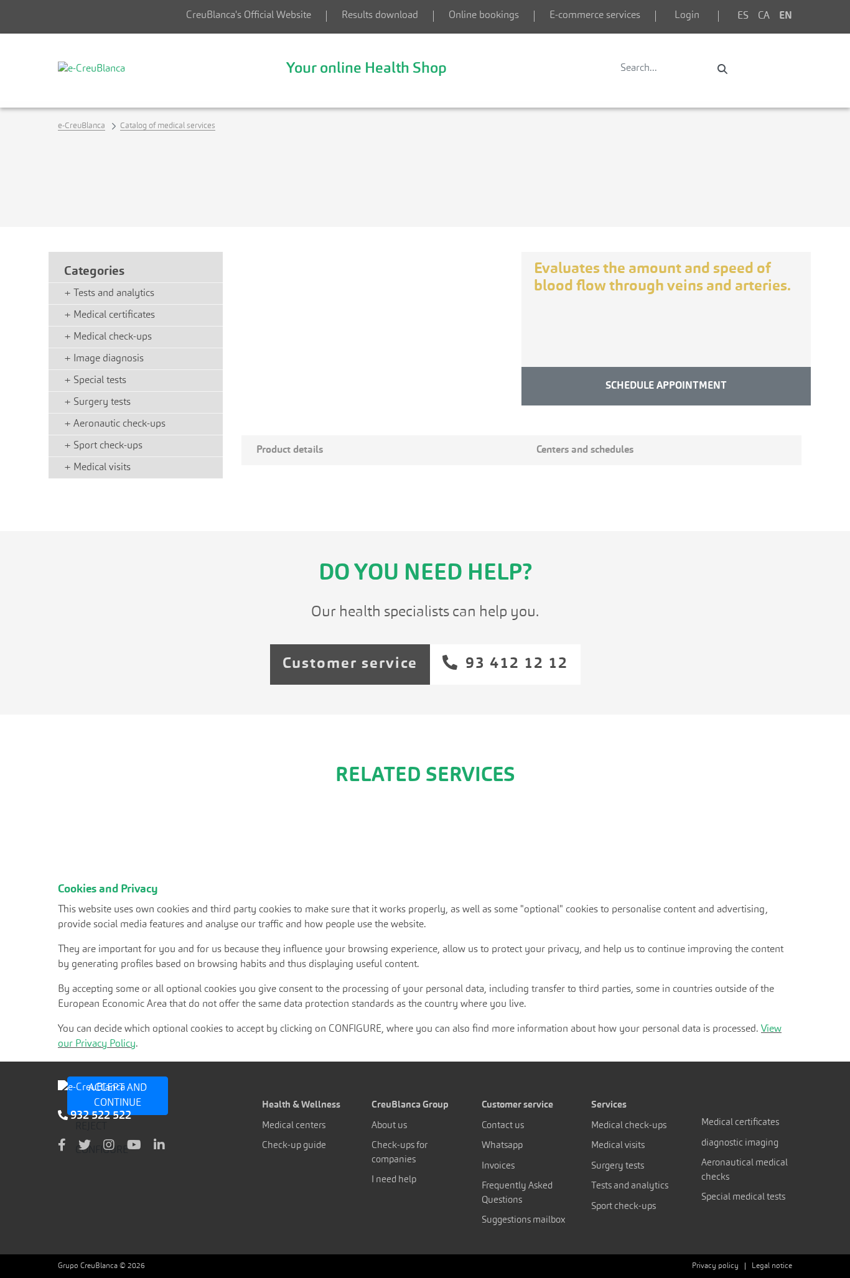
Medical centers (293, 1126)
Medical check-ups (628, 1126)
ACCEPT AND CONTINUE (117, 1095)
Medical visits (618, 1146)
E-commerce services (594, 16)
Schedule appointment (666, 386)
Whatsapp (502, 1146)
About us (389, 1126)
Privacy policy (715, 1266)
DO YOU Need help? (425, 574)
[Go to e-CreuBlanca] (91, 68)
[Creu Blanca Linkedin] (159, 1146)
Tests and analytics (629, 1186)
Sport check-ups (623, 1206)
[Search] (722, 69)
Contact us (503, 1126)
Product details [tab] (289, 450)
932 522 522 (99, 1115)
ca (764, 16)
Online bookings (484, 16)
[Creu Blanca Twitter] (84, 1146)
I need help (393, 1180)
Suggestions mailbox (524, 1220)
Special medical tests (743, 1197)
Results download (380, 16)
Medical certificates (740, 1123)
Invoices (498, 1166)
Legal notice (772, 1266)
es (743, 16)
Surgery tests (617, 1166)
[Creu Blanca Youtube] (134, 1146)
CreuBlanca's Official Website (248, 16)
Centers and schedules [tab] (584, 450)
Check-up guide (294, 1146)
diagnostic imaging (739, 1143)
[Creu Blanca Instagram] (108, 1146)
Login (687, 16)
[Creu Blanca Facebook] (62, 1146)
